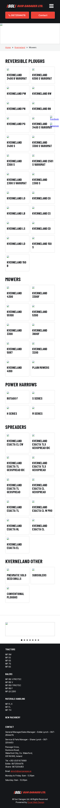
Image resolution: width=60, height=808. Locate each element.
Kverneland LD (16, 243)
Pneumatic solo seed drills (16, 576)
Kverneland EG (41, 198)
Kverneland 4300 (14, 294)
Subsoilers (39, 575)
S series (37, 398)
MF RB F (9, 688)
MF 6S (8, 660)
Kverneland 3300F (39, 294)
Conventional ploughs (15, 595)
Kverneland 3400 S (14, 144)
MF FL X (9, 704)
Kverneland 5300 (39, 313)
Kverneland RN (41, 108)
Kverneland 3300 (14, 332)
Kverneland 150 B (16, 263)
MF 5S (8, 657)
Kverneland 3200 (39, 350)
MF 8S (8, 667)
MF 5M (8, 654)
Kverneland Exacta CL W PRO (42, 508)
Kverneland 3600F (39, 332)
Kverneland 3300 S (14, 162)
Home (8, 47)
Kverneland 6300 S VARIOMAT (42, 76)
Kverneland (20, 47)
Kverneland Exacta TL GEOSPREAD (14, 488)
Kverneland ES (41, 213)
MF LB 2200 (10, 691)
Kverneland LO (16, 198)
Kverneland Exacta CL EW (15, 442)
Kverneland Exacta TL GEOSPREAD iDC (16, 466)
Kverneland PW (16, 93)
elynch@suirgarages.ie (21, 771)
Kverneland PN (16, 108)
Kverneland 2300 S (39, 181)
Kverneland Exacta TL (14, 508)
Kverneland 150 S (42, 245)
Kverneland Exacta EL (14, 546)
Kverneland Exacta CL (39, 527)
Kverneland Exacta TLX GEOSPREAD (39, 466)
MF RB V (9, 682)
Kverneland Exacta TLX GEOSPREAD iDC (41, 444)
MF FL (8, 707)
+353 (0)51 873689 (18, 760)
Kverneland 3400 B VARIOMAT (17, 76)
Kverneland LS (16, 228)
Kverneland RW (41, 93)
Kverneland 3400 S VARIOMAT (42, 125)
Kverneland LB (16, 213)
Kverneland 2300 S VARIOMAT (17, 181)
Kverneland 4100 (14, 369)
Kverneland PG (16, 124)
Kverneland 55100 (14, 313)
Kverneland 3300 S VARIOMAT (42, 144)
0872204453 (18, 767)
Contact (43, 15)
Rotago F (12, 398)
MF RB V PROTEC (13, 679)
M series (37, 413)
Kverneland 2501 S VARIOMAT (42, 162)
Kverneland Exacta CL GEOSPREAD (39, 488)
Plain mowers (40, 367)
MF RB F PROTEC (13, 685)
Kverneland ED (41, 228)
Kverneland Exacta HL (14, 527)
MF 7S (8, 663)
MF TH (8, 710)
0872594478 (18, 15)
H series (12, 413)
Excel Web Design (36, 802)
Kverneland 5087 (14, 350)
